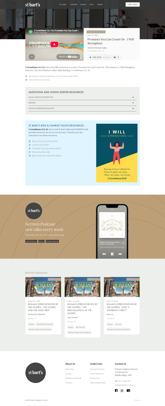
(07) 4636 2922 (125, 381)
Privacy (137, 400)
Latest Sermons (97, 373)
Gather (73, 4)
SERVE (100, 4)
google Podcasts (52, 241)
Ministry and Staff (73, 378)
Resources (94, 378)
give (92, 4)
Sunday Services (97, 369)
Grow (83, 4)
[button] (62, 4)
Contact (68, 382)
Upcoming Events (98, 382)
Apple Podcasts (31, 241)
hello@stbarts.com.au (124, 385)
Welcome (69, 369)
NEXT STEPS (133, 4)
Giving (68, 373)
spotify (41, 241)
